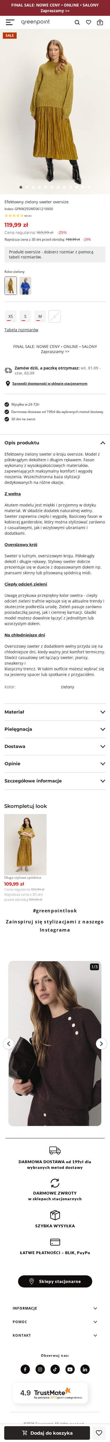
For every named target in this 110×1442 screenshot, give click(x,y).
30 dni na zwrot (23, 419)
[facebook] (25, 1369)
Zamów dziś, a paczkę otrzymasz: (58, 371)
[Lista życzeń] (88, 22)
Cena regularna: (36, 232)
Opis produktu (22, 442)
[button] (55, 1308)
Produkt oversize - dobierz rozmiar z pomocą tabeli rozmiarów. (51, 254)
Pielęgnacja (18, 729)
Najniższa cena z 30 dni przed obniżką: (48, 239)
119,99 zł (16, 224)
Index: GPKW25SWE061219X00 (29, 208)
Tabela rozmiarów (21, 329)
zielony (67, 687)
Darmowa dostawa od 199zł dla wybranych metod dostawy (57, 411)
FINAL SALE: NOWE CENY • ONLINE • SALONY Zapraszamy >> (55, 349)
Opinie (12, 763)
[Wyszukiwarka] (77, 22)
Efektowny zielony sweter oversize (37, 202)
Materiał (14, 712)
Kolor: (15, 271)
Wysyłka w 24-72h (25, 404)
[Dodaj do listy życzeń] (99, 1433)
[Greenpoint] (35, 22)
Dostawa (15, 746)
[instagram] (40, 1369)
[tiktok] (55, 1369)
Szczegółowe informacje (33, 781)
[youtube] (70, 1369)
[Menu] (10, 22)
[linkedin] (85, 1369)
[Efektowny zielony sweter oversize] (55, 111)
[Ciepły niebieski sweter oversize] (25, 286)
